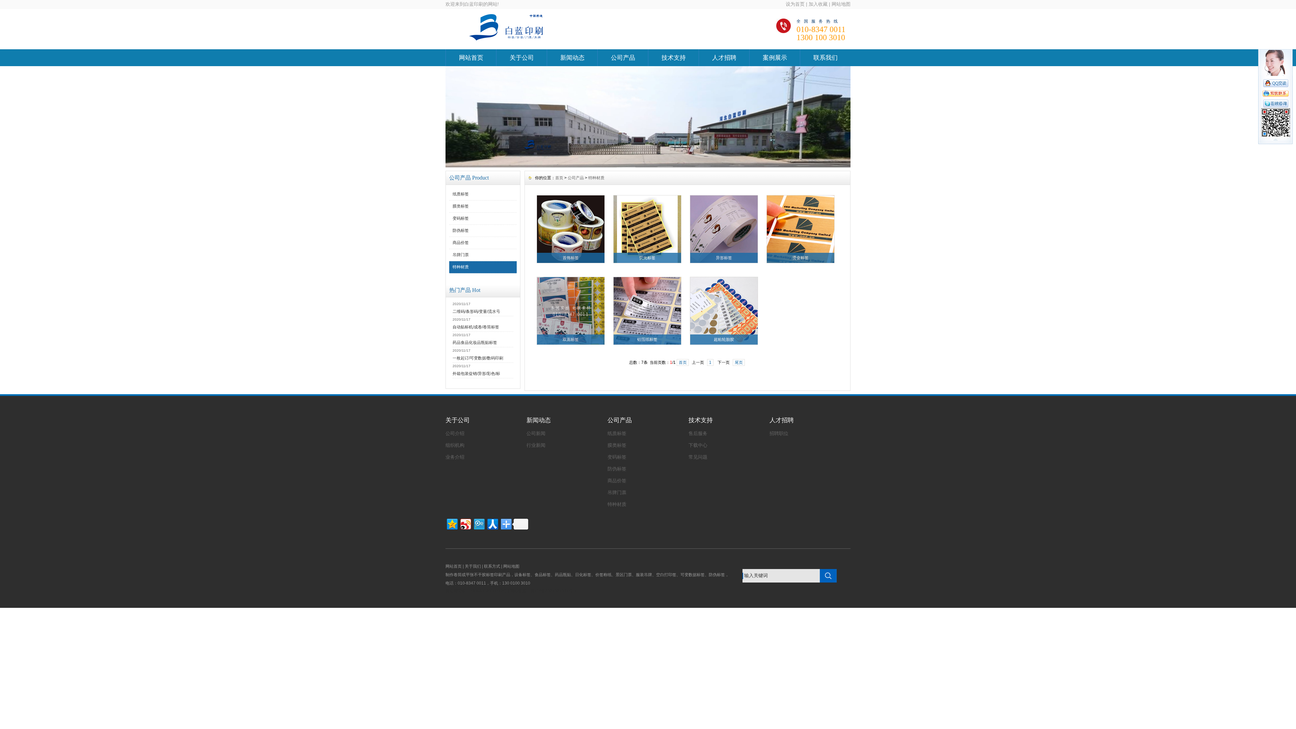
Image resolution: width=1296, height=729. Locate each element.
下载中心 (697, 445)
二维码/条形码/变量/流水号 (476, 311)
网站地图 (841, 4)
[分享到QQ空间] (452, 523)
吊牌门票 (461, 254)
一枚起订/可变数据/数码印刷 (478, 358)
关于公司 (522, 57)
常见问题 (697, 457)
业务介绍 (455, 457)
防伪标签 (461, 230)
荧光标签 (647, 257)
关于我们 (473, 566)
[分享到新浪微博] (465, 523)
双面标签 (571, 339)
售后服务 (697, 433)
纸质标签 (461, 194)
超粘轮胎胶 (724, 339)
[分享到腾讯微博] (479, 523)
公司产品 (623, 57)
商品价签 (461, 242)
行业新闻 (535, 445)
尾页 (739, 362)
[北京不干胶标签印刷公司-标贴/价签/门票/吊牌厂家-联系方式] (648, 165)
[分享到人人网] (492, 523)
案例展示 (775, 57)
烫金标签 (800, 257)
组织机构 (455, 445)
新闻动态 (572, 57)
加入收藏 (818, 4)
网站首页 (471, 57)
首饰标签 (571, 257)
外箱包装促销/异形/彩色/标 (476, 373)
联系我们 (825, 57)
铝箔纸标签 (647, 339)
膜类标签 (461, 206)
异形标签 (724, 257)
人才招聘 (724, 57)
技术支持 (674, 57)
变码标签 (461, 218)
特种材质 (461, 267)
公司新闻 (535, 433)
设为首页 (795, 4)
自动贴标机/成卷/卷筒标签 (476, 327)
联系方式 (492, 566)
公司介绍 (455, 433)
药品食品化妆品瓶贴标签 (475, 342)
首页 (559, 178)
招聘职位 (779, 433)
